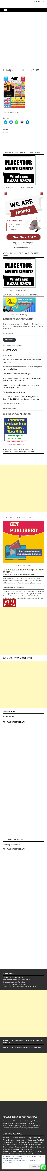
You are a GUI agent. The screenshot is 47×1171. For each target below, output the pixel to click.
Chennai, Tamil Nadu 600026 (13, 977)
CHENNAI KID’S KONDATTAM (13, 404)
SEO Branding (7, 355)
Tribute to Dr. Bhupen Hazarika (14, 392)
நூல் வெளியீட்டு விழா (9, 408)
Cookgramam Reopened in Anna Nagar (17, 374)
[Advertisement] (23, 40)
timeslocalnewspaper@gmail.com (14, 982)
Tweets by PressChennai (11, 845)
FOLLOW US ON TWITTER (13, 839)
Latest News (11, 350)
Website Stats (9, 711)
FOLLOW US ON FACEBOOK (14, 722)
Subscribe (9, 339)
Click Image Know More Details (17, 658)
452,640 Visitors (8, 716)
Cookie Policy (7, 1162)
